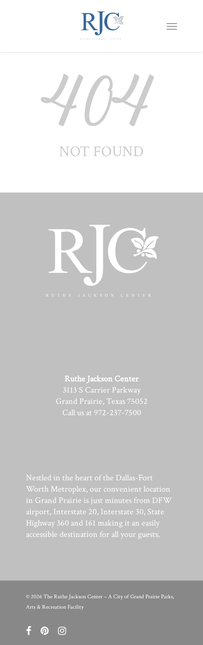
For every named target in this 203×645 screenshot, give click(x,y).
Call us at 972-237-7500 (101, 412)
